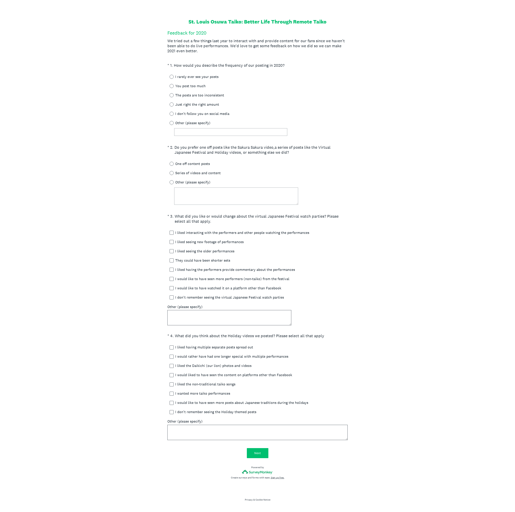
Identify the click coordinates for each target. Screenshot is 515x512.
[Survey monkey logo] (257, 472)
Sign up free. (277, 477)
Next (257, 453)
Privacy (249, 499)
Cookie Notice (262, 499)
